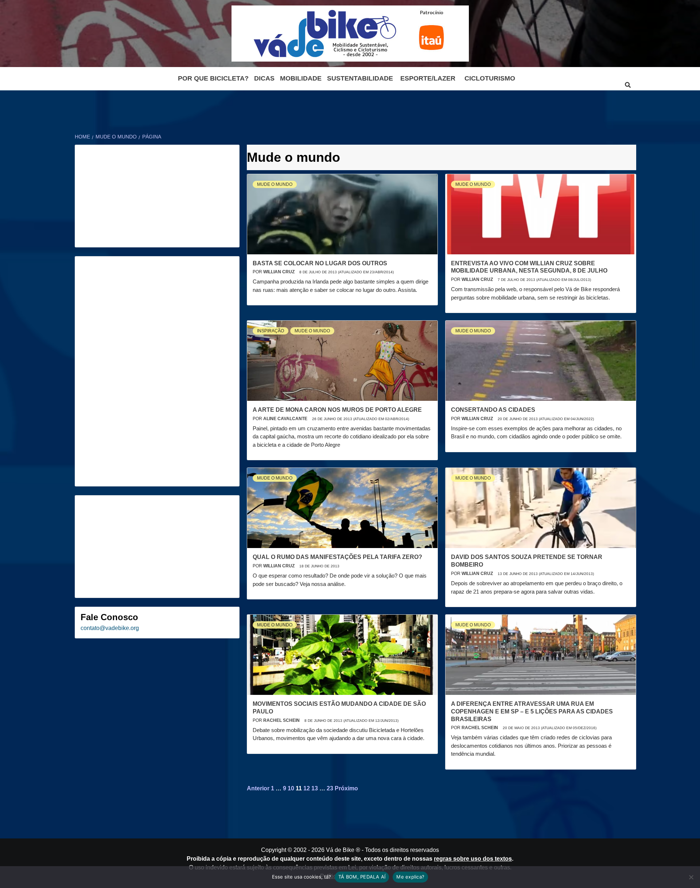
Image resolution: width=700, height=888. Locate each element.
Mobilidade (301, 78)
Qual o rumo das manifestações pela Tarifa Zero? (337, 557)
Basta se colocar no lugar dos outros (320, 263)
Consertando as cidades (493, 410)
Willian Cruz (279, 271)
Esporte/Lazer (427, 78)
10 (291, 788)
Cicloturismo (490, 78)
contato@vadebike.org (110, 628)
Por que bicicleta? (213, 78)
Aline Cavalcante (285, 418)
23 (330, 788)
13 (314, 788)
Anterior (258, 788)
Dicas (264, 78)
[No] (691, 877)
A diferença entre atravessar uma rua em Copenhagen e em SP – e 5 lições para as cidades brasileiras (532, 711)
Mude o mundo (274, 184)
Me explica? (410, 877)
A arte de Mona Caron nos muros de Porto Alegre (337, 410)
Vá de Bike (340, 850)
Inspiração (270, 330)
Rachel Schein (282, 720)
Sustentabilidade (360, 78)
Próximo (346, 788)
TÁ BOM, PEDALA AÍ (361, 877)
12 (306, 788)
